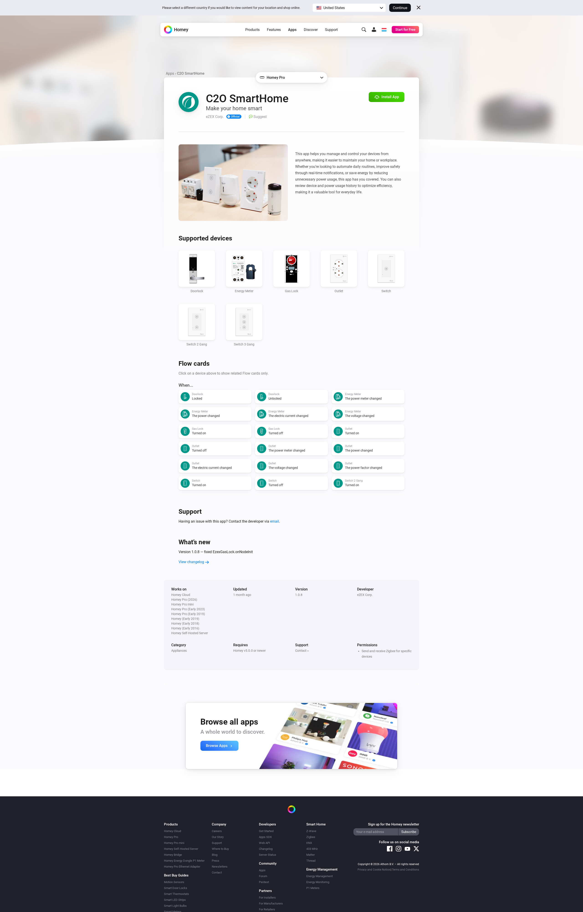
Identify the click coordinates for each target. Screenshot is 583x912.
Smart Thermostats (176, 894)
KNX (309, 843)
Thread (310, 860)
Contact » (302, 650)
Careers (217, 831)
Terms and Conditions (405, 869)
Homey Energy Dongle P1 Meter (184, 860)
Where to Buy (220, 849)
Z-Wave (311, 831)
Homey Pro (171, 837)
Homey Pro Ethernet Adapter (182, 866)
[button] (349, 8)
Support (331, 30)
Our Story (218, 837)
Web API (264, 843)
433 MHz (312, 849)
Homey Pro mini (174, 843)
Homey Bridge (173, 854)
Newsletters (220, 866)
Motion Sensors (174, 882)
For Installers (267, 897)
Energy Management (319, 876)
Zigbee (310, 837)
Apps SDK (265, 837)
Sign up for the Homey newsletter (393, 824)
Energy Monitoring (317, 882)
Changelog (266, 849)
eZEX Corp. (365, 595)
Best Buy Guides (176, 875)
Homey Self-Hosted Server (181, 849)
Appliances (179, 650)
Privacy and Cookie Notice (374, 869)
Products (252, 30)
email (274, 521)
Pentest (264, 882)
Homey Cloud (172, 831)
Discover (311, 30)
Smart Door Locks (175, 888)
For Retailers (267, 909)
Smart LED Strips (175, 900)
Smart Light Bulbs (175, 905)
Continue (400, 8)
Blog (214, 854)
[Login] (374, 30)
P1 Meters (313, 888)
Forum (263, 876)
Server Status (267, 854)
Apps (292, 30)
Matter (310, 854)
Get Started (266, 831)
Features (274, 30)
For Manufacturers (271, 903)
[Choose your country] (384, 30)
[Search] (364, 30)
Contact (217, 872)
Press (215, 860)
